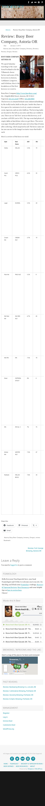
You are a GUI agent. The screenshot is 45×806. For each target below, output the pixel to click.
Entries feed (7, 721)
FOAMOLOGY (13, 7)
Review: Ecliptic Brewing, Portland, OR (17, 699)
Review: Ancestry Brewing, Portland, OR (18, 695)
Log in (5, 717)
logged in (14, 565)
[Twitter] (32, 2)
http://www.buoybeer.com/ (27, 93)
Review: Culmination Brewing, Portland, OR (19, 691)
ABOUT (32, 766)
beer (10, 49)
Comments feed (9, 725)
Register (6, 713)
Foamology (25, 585)
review (38, 538)
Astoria (8, 30)
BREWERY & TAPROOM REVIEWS (31, 764)
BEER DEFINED (9, 766)
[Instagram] (38, 2)
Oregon (9, 52)
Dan (5, 46)
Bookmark (7, 540)
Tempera (30, 769)
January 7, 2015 (15, 46)
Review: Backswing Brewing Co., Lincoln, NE (19, 687)
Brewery (29, 49)
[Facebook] (28, 2)
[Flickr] (35, 2)
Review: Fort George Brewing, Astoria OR (34, 549)
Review (14, 52)
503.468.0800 (29, 99)
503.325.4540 (13, 99)
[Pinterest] (42, 2)
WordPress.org (8, 729)
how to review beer (14, 590)
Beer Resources (23, 587)
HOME (6, 764)
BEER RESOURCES (22, 766)
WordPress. (39, 769)
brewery (26, 538)
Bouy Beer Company (19, 49)
